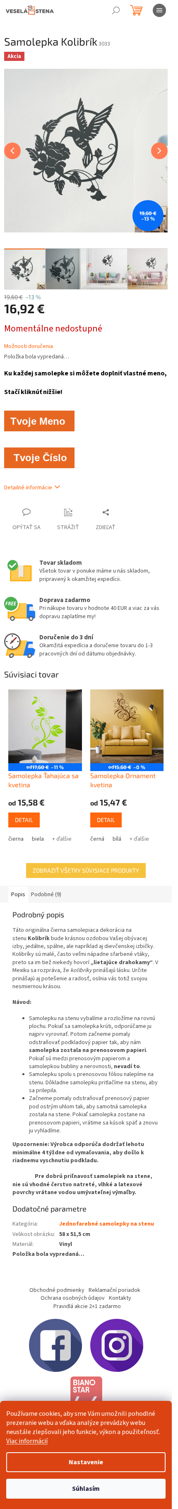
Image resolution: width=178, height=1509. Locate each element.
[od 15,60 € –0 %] (127, 726)
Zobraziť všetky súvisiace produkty (86, 870)
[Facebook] (55, 1345)
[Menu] (159, 10)
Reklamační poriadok (114, 1290)
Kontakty (120, 1298)
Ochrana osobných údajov (73, 1298)
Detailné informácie (28, 488)
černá (97, 839)
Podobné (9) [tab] (46, 894)
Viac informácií (27, 1441)
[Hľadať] (116, 10)
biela (38, 839)
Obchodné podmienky (56, 1290)
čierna (16, 839)
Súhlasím (86, 1488)
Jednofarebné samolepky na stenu (106, 1224)
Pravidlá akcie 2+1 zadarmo (87, 1306)
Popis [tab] (18, 894)
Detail (24, 819)
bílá (117, 839)
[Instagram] (116, 1345)
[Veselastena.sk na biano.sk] (86, 1399)
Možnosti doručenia (28, 347)
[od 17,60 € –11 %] (45, 726)
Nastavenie (86, 1462)
